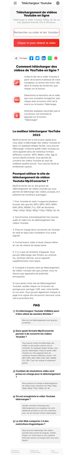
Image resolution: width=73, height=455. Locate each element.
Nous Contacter (54, 451)
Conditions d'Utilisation (15, 451)
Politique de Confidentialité (35, 451)
